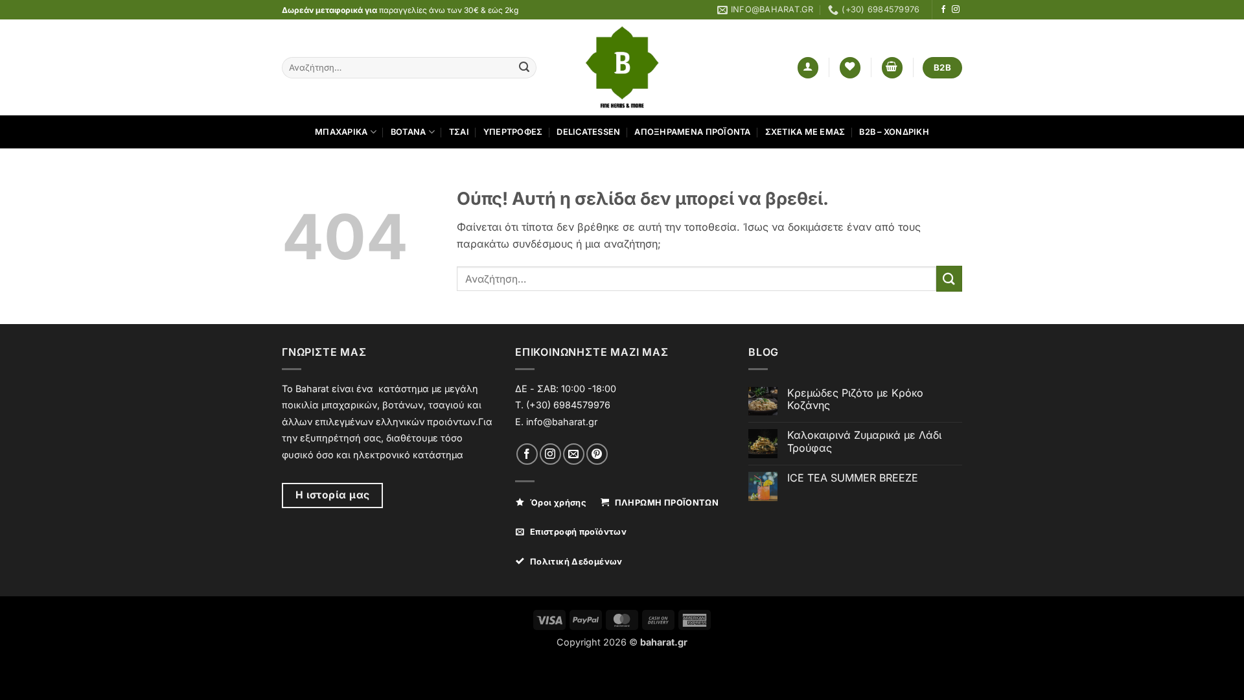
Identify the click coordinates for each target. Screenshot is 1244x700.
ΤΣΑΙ (459, 132)
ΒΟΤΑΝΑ (408, 132)
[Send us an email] (573, 454)
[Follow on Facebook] (943, 9)
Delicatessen (588, 132)
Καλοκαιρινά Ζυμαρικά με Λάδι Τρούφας (864, 441)
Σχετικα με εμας (805, 132)
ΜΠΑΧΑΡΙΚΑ (341, 132)
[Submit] (524, 68)
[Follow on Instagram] (956, 9)
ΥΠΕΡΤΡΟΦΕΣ (513, 132)
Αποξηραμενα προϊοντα (692, 132)
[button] (808, 67)
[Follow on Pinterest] (597, 454)
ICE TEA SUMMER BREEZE (852, 478)
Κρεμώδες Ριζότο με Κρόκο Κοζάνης (855, 399)
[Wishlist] (850, 67)
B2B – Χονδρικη (894, 132)
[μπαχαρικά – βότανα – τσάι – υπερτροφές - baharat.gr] (622, 67)
